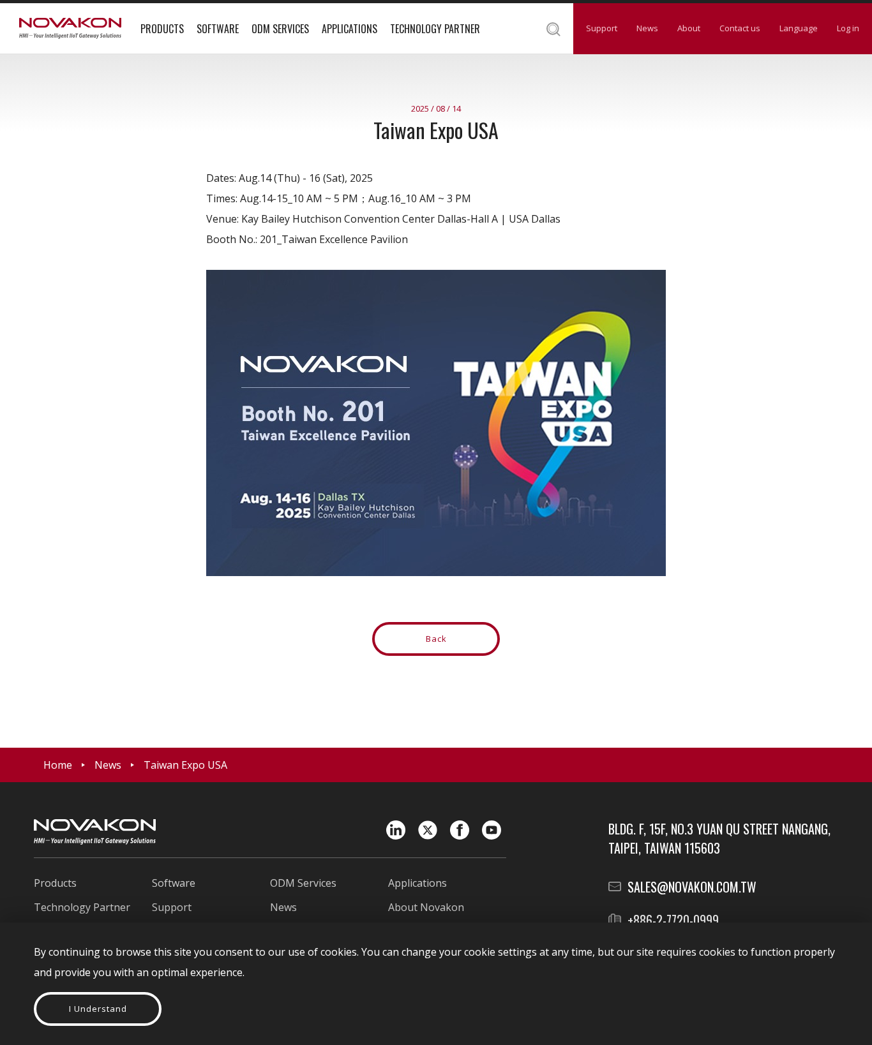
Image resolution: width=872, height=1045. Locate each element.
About (688, 28)
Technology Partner (435, 28)
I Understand (98, 1008)
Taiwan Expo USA (185, 765)
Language (798, 28)
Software (218, 28)
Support (601, 28)
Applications (349, 28)
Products (162, 28)
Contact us (739, 28)
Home (57, 765)
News (647, 28)
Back (436, 638)
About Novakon (426, 907)
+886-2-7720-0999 (673, 920)
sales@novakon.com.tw (692, 886)
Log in (848, 28)
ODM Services (280, 28)
